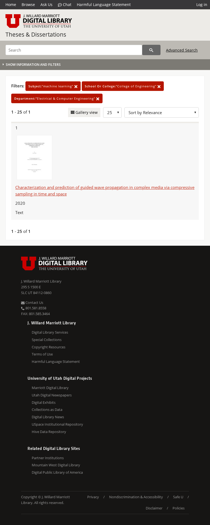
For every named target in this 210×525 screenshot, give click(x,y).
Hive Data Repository (49, 431)
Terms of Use (42, 354)
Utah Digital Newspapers (52, 395)
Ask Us (46, 4)
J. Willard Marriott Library (41, 281)
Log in (201, 4)
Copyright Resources (48, 347)
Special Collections (47, 339)
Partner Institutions (48, 457)
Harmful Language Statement (104, 4)
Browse (28, 4)
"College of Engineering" (121, 86)
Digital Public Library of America (57, 472)
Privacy (93, 496)
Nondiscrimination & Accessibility (136, 496)
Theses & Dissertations (35, 34)
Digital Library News (48, 416)
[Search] (151, 50)
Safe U (178, 496)
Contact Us (34, 302)
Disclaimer (154, 508)
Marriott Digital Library (50, 387)
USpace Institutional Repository (57, 424)
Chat (66, 4)
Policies (179, 508)
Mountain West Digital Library (56, 464)
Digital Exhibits (44, 402)
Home (10, 4)
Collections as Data (47, 409)
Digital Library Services (50, 332)
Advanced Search (182, 50)
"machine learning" (51, 86)
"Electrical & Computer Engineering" (55, 98)
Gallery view (86, 112)
